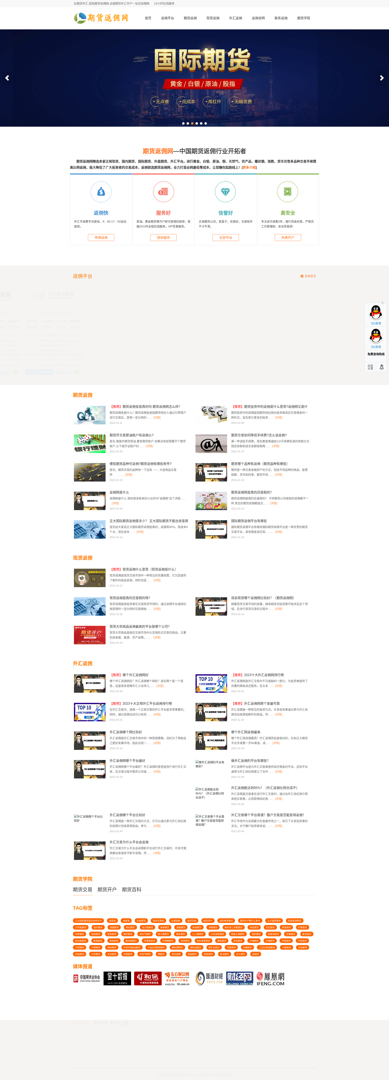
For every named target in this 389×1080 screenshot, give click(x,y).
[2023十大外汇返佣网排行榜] (211, 692)
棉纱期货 (130, 927)
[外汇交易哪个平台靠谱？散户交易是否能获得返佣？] (210, 825)
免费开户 (287, 237)
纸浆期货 (185, 941)
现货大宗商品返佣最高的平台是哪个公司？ (140, 626)
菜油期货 (196, 927)
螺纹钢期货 (177, 947)
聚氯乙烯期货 (238, 934)
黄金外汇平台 (82, 1047)
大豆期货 (95, 954)
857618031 (267, 1037)
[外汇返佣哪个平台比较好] (89, 821)
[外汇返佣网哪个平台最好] (90, 777)
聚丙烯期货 (131, 941)
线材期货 (111, 947)
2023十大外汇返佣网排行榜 (257, 675)
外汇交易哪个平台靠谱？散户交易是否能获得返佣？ (268, 815)
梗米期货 (180, 934)
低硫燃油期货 (294, 920)
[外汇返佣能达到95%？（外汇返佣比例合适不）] (210, 798)
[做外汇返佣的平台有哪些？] (210, 767)
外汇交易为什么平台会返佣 (129, 842)
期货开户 (107, 889)
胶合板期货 (80, 941)
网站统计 (208, 1070)
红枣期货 (302, 927)
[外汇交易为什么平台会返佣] (90, 859)
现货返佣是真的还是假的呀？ (131, 598)
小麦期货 (286, 947)
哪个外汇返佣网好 (129, 675)
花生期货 (270, 927)
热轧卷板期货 (203, 941)
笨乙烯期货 (163, 934)
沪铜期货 (95, 947)
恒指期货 (192, 954)
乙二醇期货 (197, 934)
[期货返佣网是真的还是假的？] (211, 509)
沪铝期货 (79, 947)
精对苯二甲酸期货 (234, 927)
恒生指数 (176, 954)
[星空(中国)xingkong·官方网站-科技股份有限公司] (101, 27)
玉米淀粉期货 (217, 934)
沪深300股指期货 (131, 947)
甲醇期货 (213, 927)
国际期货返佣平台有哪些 (249, 521)
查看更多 (310, 276)
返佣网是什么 (119, 492)
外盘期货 (141, 920)
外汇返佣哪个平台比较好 (127, 815)
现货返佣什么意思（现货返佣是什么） (144, 569)
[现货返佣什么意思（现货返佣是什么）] (90, 586)
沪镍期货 (270, 941)
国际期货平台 (82, 1038)
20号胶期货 (81, 927)
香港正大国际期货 (225, 313)
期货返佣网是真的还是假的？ (252, 492)
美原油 (112, 920)
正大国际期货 (274, 920)
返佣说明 (258, 18)
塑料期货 (256, 934)
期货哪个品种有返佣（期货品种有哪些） (260, 464)
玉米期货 (111, 954)
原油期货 (224, 954)
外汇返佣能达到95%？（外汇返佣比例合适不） (265, 788)
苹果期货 (79, 934)
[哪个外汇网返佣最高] (211, 749)
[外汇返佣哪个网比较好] (90, 749)
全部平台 (225, 237)
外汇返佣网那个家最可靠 (255, 703)
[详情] (157, 417)
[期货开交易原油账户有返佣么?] (90, 452)
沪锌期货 (302, 941)
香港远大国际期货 (286, 313)
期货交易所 (158, 920)
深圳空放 (100, 1000)
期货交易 (82, 889)
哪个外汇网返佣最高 (245, 732)
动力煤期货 (147, 927)
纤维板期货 (149, 941)
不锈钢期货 (167, 941)
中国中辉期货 (102, 313)
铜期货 (161, 954)
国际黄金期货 (226, 920)
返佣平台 (167, 18)
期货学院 (303, 18)
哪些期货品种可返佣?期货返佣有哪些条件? (141, 464)
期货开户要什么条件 (250, 920)
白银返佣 (175, 920)
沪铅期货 (286, 941)
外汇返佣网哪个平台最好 (127, 760)
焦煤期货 (97, 941)
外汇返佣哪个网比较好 (126, 732)
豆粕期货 (79, 954)
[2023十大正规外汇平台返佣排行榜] (90, 720)
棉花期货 (254, 927)
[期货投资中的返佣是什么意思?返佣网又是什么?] (211, 423)
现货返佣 (212, 18)
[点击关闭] (382, 302)
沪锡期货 (254, 941)
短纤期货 (98, 927)
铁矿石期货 (214, 947)
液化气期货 (145, 934)
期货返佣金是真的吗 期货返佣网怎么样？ (146, 406)
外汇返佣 (235, 18)
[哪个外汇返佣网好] (90, 692)
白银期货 (127, 954)
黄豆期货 (306, 934)
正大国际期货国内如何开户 (88, 920)
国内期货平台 (82, 1043)
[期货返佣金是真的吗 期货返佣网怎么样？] (90, 423)
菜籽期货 (127, 934)
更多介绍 (249, 167)
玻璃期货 (164, 927)
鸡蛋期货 (231, 947)
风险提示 (185, 1043)
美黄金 (126, 920)
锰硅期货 (95, 934)
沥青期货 (237, 941)
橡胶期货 (221, 941)
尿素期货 (286, 927)
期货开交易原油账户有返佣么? (132, 435)
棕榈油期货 (273, 934)
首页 (148, 18)
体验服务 (163, 237)
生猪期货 (290, 934)
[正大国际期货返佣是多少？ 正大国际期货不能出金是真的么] (90, 538)
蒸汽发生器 (119, 1000)
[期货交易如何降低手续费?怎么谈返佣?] (211, 452)
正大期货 (240, 954)
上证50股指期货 (267, 947)
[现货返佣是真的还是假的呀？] (90, 615)
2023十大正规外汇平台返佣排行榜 (141, 703)
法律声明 (185, 1038)
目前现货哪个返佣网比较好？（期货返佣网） (263, 598)
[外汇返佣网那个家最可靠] (211, 720)
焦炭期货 (114, 941)
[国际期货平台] (194, 78)
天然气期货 (145, 954)
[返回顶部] (382, 367)
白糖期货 (247, 947)
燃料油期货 (195, 947)
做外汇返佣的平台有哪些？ (250, 760)
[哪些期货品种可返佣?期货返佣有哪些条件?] (90, 481)
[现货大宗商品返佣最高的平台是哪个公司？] (90, 643)
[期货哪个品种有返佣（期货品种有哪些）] (211, 481)
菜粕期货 (180, 927)
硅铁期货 (111, 934)
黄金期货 (208, 954)
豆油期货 (302, 947)
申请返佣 (101, 237)
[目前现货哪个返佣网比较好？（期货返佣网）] (211, 615)
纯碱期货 (114, 927)
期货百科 (131, 889)
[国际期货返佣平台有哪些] (211, 538)
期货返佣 (190, 18)
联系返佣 (281, 18)
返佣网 (255, 954)
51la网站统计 (223, 1070)
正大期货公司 (164, 313)
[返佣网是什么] (90, 509)
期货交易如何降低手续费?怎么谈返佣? (259, 435)
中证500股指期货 (156, 947)
